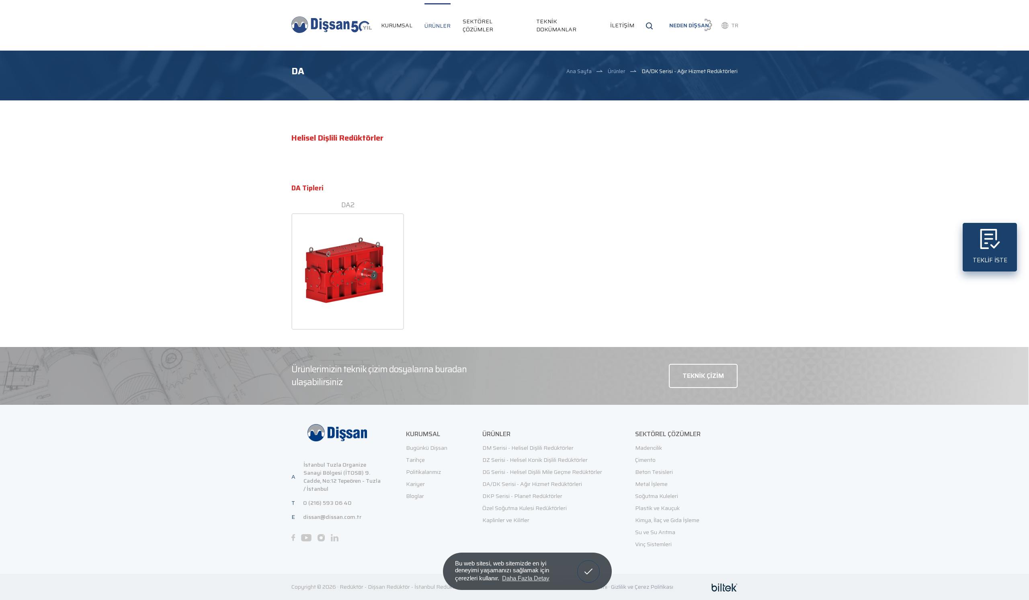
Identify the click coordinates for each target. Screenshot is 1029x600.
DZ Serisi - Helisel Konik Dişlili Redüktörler (535, 459)
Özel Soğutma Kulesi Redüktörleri (524, 508)
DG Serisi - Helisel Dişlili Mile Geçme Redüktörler (542, 471)
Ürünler (616, 71)
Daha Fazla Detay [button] (525, 578)
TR (734, 25)
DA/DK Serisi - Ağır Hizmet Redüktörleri (690, 71)
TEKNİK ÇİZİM (703, 376)
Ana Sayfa (579, 71)
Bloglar (415, 496)
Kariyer (415, 484)
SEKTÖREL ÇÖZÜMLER (478, 25)
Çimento (645, 459)
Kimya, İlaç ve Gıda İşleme (667, 520)
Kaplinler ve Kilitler (505, 520)
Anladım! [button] (589, 565)
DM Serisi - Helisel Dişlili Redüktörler (528, 447)
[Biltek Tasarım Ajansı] (724, 587)
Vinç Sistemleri (653, 544)
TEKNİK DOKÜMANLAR (556, 25)
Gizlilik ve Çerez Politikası (642, 586)
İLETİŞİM (622, 25)
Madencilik (648, 447)
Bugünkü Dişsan (426, 447)
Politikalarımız (423, 471)
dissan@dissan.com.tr (332, 516)
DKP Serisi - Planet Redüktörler (522, 496)
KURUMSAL (396, 25)
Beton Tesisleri (654, 471)
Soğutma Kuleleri (656, 496)
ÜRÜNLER (437, 26)
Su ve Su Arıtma (655, 532)
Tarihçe (415, 459)
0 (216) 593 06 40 (327, 502)
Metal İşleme (651, 484)
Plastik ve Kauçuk (657, 508)
